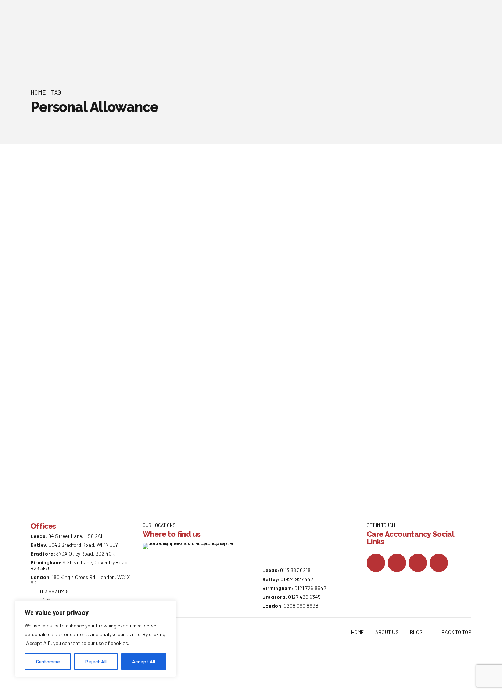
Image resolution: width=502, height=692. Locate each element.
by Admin (47, 218)
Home (38, 92)
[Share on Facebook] (77, 297)
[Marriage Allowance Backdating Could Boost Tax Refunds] (271, 344)
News (84, 205)
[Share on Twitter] (91, 297)
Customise (48, 661)
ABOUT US (387, 632)
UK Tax (170, 205)
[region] (95, 638)
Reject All (96, 661)
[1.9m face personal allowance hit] (271, 182)
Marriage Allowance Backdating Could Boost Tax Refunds (253, 391)
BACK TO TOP (456, 632)
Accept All (143, 661)
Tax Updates (144, 205)
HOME (357, 632)
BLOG (416, 632)
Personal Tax (110, 205)
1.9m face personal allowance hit (193, 220)
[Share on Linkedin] (106, 297)
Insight (86, 367)
